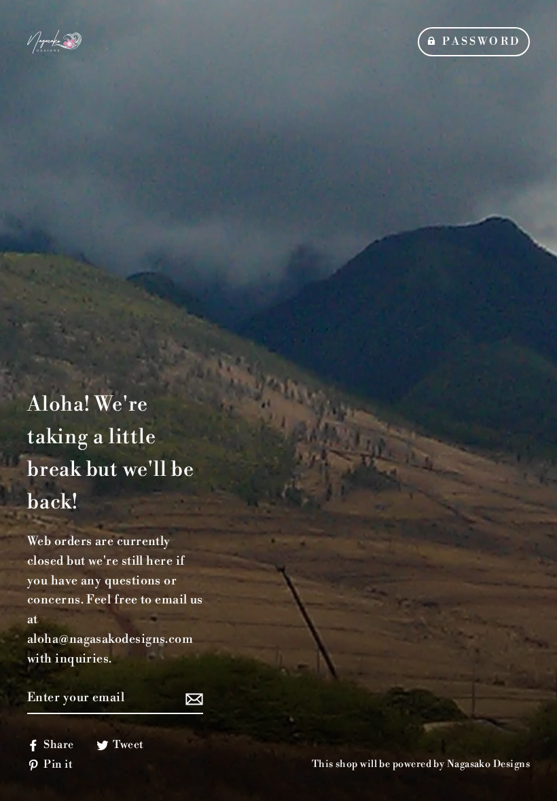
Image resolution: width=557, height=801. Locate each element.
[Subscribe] (192, 699)
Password (481, 41)
